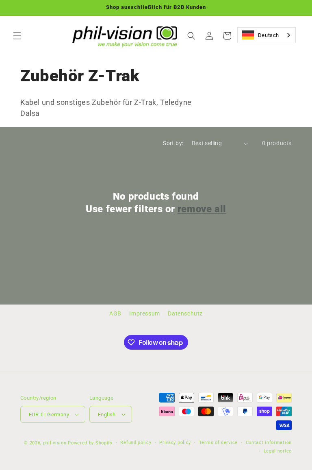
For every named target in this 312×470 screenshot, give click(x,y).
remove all (202, 209)
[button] (17, 36)
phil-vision (55, 443)
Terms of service (218, 442)
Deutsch (268, 35)
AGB (115, 313)
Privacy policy (175, 442)
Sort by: (173, 143)
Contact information (269, 442)
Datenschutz (185, 313)
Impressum (144, 313)
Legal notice (278, 451)
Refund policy (135, 442)
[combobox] (266, 35)
